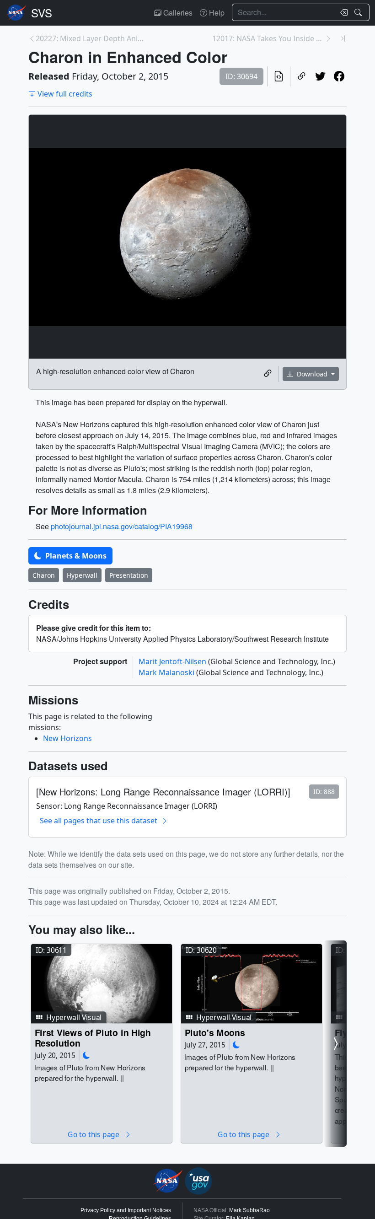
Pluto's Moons (215, 1032)
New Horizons (67, 738)
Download (312, 374)
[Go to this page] (101, 984)
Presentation (128, 575)
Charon (43, 575)
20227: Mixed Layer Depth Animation (92, 38)
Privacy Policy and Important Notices (125, 1210)
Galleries (177, 12)
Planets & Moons (75, 556)
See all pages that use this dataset (98, 821)
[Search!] (359, 12)
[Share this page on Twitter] (320, 76)
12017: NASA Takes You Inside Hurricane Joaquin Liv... (268, 38)
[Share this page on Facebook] (339, 76)
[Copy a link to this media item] (268, 373)
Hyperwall (82, 575)
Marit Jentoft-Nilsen (173, 661)
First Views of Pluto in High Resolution (93, 1037)
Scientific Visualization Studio (41, 13)
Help (216, 12)
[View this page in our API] (278, 76)
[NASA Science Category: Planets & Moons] (86, 1055)
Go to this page (94, 1134)
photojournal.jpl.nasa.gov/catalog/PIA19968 (122, 526)
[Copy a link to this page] (301, 76)
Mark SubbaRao (249, 1210)
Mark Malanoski (167, 672)
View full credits (65, 94)
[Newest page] (343, 38)
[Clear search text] (342, 12)
